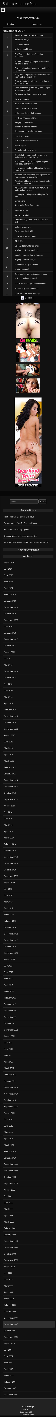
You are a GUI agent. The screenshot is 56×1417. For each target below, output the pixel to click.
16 (7, 257)
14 (7, 238)
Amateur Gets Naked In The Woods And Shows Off (26, 542)
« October (9, 24)
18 (7, 276)
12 (7, 219)
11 (7, 210)
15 (7, 248)
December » (37, 24)
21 (7, 294)
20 (7, 288)
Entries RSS (26, 1409)
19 (7, 283)
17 (7, 267)
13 (7, 229)
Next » (31, 298)
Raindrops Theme (28, 1414)
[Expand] (3, 10)
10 (7, 180)
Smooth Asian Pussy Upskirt (16, 530)
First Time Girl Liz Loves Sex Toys (19, 517)
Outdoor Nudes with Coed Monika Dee (20, 536)
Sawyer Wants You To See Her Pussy (20, 523)
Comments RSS (26, 1412)
